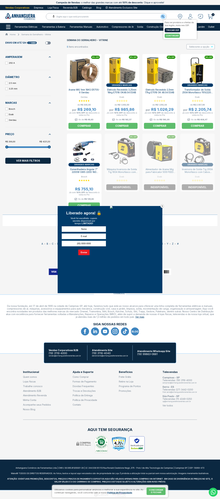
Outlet (211, 27)
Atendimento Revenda (35, 395)
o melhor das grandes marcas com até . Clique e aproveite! (110, 2)
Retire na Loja (126, 381)
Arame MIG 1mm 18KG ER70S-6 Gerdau (84, 91)
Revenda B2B (70, 7)
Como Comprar (81, 376)
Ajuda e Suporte (83, 372)
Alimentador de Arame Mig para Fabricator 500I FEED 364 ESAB (160, 172)
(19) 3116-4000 (58, 353)
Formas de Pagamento (84, 381)
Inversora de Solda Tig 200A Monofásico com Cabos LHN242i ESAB (197, 172)
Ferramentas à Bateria (53, 27)
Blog (98, 7)
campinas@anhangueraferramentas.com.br (180, 383)
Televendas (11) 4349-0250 (177, 399)
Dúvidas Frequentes (83, 386)
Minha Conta (29, 400)
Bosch (12, 109)
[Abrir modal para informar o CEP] (180, 16)
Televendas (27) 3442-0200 (178, 389)
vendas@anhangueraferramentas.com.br (65, 356)
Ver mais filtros (28, 160)
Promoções (125, 390)
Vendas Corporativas (17, 7)
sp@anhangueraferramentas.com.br (177, 401)
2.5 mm (12, 83)
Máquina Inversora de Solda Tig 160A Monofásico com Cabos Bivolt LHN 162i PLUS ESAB (122, 173)
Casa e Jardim (197, 27)
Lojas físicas (29, 381)
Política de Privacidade (85, 400)
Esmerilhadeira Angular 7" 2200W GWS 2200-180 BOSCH (84, 172)
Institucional (31, 372)
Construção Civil (155, 27)
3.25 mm (13, 88)
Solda (140, 27)
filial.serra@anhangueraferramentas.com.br (180, 392)
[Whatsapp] (213, 492)
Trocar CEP (172, 30)
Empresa (38, 7)
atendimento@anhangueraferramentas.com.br (110, 356)
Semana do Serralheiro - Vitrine (36, 34)
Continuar (172, 35)
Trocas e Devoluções (84, 390)
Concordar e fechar (156, 491)
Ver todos (168, 405)
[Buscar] (163, 16)
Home (13, 34)
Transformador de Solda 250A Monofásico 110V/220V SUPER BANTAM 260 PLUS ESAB (197, 93)
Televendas (170, 372)
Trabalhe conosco (33, 386)
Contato (77, 404)
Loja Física (53, 7)
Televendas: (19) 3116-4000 (177, 380)
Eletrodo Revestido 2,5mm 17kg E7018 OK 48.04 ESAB (159, 91)
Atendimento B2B (32, 390)
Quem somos (30, 376)
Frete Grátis (125, 376)
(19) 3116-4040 (101, 353)
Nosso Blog (29, 409)
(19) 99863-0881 (147, 354)
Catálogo (87, 7)
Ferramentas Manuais (81, 27)
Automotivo (102, 27)
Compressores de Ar (123, 27)
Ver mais (139, 317)
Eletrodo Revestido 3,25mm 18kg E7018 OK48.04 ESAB (121, 91)
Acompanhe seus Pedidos (37, 404)
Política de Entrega (83, 395)
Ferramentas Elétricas (26, 27)
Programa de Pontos (130, 386)
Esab (11, 114)
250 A (12, 63)
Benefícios (126, 372)
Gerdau (12, 120)
